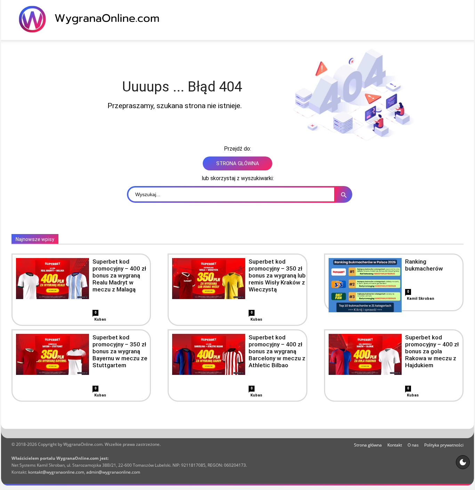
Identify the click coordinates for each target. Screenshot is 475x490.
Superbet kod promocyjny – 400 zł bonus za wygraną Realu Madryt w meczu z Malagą (119, 275)
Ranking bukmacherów (424, 265)
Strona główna (368, 445)
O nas (413, 445)
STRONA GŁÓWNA (237, 163)
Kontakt (394, 445)
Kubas (100, 319)
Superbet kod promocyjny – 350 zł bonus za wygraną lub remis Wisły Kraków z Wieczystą (277, 275)
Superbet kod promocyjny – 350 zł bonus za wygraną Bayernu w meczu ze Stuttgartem (119, 351)
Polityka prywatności (444, 445)
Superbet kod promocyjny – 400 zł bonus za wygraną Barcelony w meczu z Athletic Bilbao (277, 351)
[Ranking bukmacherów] (365, 294)
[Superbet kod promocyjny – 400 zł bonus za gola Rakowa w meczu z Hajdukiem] (365, 354)
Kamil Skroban (420, 298)
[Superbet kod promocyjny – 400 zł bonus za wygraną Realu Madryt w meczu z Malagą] (52, 278)
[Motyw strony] (463, 462)
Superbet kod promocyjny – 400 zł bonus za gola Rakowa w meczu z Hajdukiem (432, 351)
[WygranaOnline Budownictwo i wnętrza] (93, 19)
